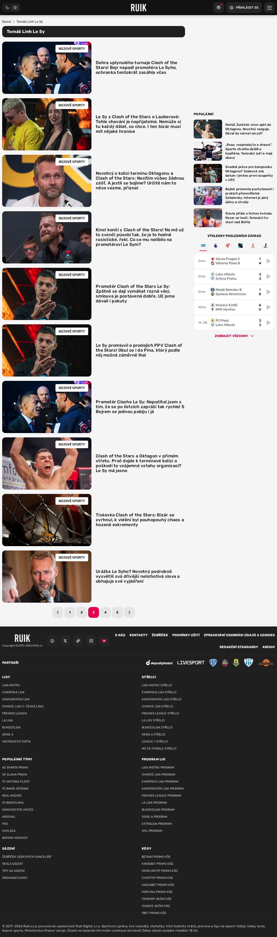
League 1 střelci (155, 741)
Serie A (7, 734)
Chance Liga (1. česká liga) (23, 706)
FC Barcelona (13, 802)
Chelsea (8, 831)
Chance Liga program (158, 774)
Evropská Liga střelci (159, 692)
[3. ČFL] (203, 245)
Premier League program (161, 795)
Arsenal (8, 817)
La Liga (7, 720)
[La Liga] (228, 245)
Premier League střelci (160, 713)
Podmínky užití (186, 635)
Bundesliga (11, 727)
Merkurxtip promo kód (160, 871)
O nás (120, 635)
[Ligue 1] (265, 245)
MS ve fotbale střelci (159, 748)
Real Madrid (12, 795)
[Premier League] (215, 245)
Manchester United (18, 809)
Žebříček (160, 635)
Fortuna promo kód (157, 892)
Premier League (14, 713)
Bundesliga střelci (157, 727)
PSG (5, 824)
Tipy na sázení (13, 871)
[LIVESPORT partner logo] (191, 662)
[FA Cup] (253, 245)
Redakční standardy (239, 647)
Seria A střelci (153, 734)
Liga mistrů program (158, 767)
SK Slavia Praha (14, 774)
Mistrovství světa (16, 741)
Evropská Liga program (160, 781)
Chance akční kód (156, 906)
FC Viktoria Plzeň (15, 781)
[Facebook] (52, 640)
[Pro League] (240, 245)
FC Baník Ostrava (15, 788)
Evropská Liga (13, 692)
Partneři (10, 663)
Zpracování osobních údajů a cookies (239, 635)
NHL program (152, 831)
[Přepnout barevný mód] (11, 8)
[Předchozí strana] (57, 612)
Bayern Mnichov (15, 838)
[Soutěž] (218, 7)
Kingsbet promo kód (157, 864)
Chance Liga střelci (157, 706)
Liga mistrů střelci (157, 685)
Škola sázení (12, 864)
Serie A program (154, 817)
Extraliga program (157, 824)
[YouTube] (104, 640)
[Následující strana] (129, 612)
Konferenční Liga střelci (162, 699)
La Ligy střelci (153, 720)
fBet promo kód (154, 913)
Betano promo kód (156, 857)
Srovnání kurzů (15, 878)
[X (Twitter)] (65, 640)
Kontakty (138, 635)
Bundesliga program (158, 809)
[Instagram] (91, 640)
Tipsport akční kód (157, 899)
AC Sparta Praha (15, 767)
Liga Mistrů (11, 685)
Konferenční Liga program (163, 788)
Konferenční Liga (15, 699)
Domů (6, 22)
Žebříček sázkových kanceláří (26, 857)
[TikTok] (78, 640)
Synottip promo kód (157, 878)
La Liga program (154, 802)
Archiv (268, 647)
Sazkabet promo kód (158, 885)
